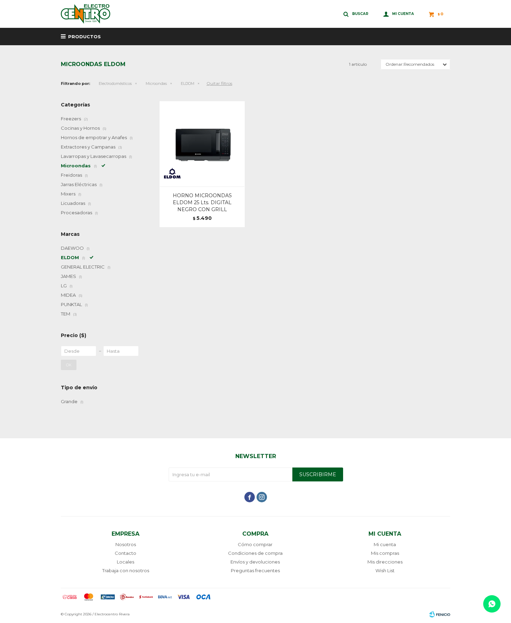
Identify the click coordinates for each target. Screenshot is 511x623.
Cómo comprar (255, 544)
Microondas (156, 83)
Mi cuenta (385, 544)
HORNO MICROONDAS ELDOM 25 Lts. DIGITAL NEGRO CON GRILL (202, 202)
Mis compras (385, 553)
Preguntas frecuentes (255, 570)
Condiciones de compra (255, 553)
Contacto (125, 553)
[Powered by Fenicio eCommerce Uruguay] (439, 614)
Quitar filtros (219, 83)
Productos (84, 36)
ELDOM (187, 83)
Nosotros (125, 544)
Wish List (385, 570)
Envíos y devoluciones (255, 562)
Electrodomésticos (115, 83)
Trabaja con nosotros (125, 570)
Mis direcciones (385, 562)
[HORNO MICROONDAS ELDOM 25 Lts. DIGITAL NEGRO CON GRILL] (202, 143)
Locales (125, 562)
